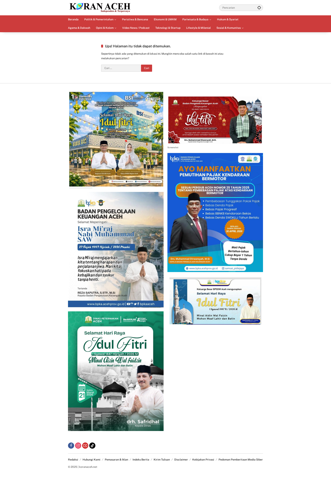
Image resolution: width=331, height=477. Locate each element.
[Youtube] (85, 445)
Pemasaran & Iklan (116, 459)
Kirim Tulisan (162, 459)
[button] (259, 7)
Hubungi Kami (91, 459)
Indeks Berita (141, 459)
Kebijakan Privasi (203, 459)
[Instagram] (78, 445)
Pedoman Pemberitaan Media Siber (241, 459)
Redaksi (73, 459)
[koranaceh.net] (100, 7)
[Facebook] (71, 445)
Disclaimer (181, 459)
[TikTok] (92, 445)
